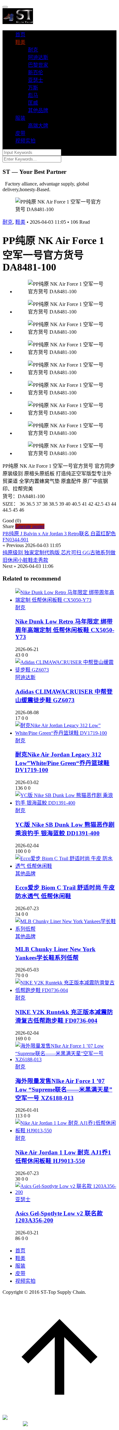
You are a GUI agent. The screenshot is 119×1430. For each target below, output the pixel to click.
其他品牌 (38, 110)
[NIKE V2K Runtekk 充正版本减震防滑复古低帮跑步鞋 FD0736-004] (65, 990)
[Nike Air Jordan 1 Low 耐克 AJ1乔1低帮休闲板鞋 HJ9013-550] (65, 1130)
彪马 (33, 95)
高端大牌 (38, 125)
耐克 (33, 49)
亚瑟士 (35, 80)
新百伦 (35, 72)
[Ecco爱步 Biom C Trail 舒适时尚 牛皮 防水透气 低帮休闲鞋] (65, 866)
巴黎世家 (38, 65)
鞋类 (20, 42)
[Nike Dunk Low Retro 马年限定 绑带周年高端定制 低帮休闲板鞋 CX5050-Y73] (65, 600)
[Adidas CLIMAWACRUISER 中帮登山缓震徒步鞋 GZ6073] (65, 669)
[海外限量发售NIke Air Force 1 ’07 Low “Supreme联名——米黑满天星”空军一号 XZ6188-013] (65, 1059)
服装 (20, 118)
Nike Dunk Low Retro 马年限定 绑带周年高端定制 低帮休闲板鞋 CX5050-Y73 (64, 629)
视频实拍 (25, 140)
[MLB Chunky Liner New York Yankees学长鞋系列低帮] (65, 929)
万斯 (33, 87)
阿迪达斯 (38, 57)
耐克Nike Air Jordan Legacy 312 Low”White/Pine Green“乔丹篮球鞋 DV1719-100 (62, 762)
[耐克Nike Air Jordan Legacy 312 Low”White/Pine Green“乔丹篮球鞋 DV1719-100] (65, 733)
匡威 (33, 103)
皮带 (20, 133)
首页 (20, 34)
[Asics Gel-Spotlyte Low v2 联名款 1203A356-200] (65, 1192)
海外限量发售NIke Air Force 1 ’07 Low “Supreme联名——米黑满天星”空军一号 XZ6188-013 (63, 1089)
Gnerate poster (29, 526)
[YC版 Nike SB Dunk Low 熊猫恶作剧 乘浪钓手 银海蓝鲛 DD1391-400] (65, 803)
